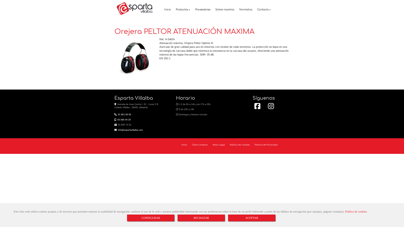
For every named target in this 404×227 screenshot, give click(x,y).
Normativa (245, 9)
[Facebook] (257, 108)
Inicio (167, 9)
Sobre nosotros (224, 9)
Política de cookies (356, 211)
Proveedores (203, 9)
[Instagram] (271, 108)
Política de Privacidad (266, 145)
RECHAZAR (201, 217)
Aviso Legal (219, 145)
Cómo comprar (200, 145)
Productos (182, 9)
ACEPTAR (251, 217)
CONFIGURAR (151, 217)
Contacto (263, 9)
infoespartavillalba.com (130, 130)
